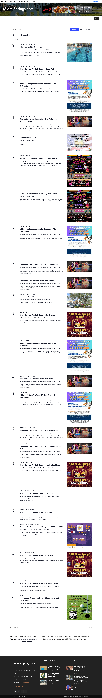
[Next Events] (14, 35)
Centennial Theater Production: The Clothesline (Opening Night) (39, 120)
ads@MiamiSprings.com (20, 686)
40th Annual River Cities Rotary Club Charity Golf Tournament (39, 599)
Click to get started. (27, 641)
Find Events (74, 29)
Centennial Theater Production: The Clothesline (39, 264)
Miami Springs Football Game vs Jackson (36, 493)
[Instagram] (18, 691)
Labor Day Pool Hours (28, 297)
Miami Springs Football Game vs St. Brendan (37, 315)
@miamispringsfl (60, 654)
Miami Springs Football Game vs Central (36, 512)
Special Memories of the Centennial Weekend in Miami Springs (54, 675)
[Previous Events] (11, 35)
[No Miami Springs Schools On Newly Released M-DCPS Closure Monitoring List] (43, 668)
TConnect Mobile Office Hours (32, 47)
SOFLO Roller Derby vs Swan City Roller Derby (38, 158)
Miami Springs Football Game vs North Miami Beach (40, 465)
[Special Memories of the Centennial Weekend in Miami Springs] (43, 675)
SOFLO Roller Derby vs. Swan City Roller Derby (38, 193)
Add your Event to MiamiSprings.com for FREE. (28, 639)
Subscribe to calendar (83, 632)
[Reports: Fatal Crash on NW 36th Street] (43, 682)
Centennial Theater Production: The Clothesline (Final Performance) (41, 447)
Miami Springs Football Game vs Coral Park (37, 69)
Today (18, 35)
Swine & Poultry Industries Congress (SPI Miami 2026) (41, 527)
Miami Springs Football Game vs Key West (36, 555)
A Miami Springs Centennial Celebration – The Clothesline (38, 84)
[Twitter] (22, 691)
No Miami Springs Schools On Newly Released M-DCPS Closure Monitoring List (55, 668)
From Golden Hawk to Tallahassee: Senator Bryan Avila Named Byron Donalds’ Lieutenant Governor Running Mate (81, 669)
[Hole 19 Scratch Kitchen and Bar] (67, 12)
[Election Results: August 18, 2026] (69, 687)
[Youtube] (25, 691)
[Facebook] (15, 691)
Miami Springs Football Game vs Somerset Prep (39, 583)
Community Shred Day (28, 137)
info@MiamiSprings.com (26, 682)
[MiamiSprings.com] (18, 9)
